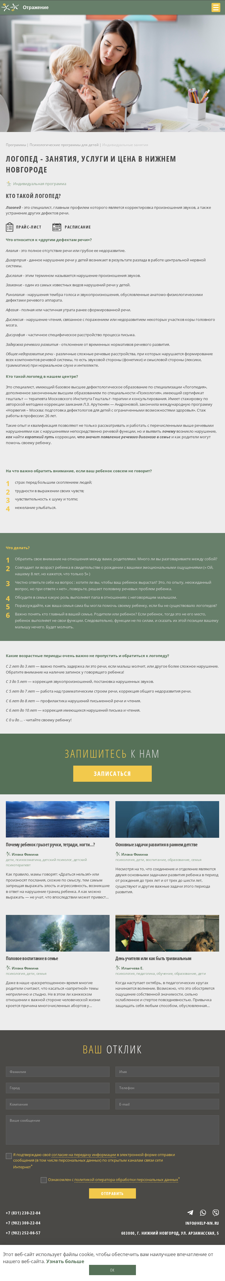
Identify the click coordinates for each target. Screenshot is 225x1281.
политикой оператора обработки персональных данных (126, 1179)
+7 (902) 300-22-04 (23, 1223)
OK (112, 1270)
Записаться (112, 773)
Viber (213, 1212)
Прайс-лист (28, 227)
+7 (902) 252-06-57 (23, 1233)
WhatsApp (200, 1212)
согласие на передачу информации (84, 1154)
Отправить (112, 1193)
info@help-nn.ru (202, 1223)
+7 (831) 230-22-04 (23, 1213)
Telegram (188, 1212)
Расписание (78, 227)
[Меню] (216, 7)
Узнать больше (65, 1261)
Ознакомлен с (114, 1179)
